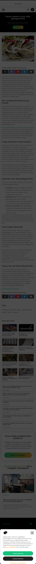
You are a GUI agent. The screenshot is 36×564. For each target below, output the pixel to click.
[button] (32, 533)
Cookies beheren (18, 553)
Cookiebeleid (13, 563)
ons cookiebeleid (11, 547)
